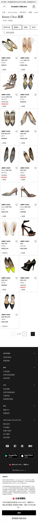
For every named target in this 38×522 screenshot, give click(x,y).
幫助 (4, 406)
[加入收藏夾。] (16, 58)
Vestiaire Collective (12, 420)
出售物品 (6, 395)
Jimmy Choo (12, 12)
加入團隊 (6, 434)
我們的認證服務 (9, 375)
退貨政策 (6, 378)
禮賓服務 (6, 360)
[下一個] (25, 334)
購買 (4, 368)
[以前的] (13, 334)
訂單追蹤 (6, 371)
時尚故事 (6, 437)
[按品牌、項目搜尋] (4, 6)
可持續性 (6, 427)
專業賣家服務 (8, 399)
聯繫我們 (6, 413)
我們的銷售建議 (9, 392)
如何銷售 (6, 389)
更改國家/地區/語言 (19, 518)
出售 (4, 385)
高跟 (30, 12)
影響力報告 (7, 431)
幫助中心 (6, 410)
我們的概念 (7, 357)
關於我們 (6, 424)
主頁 (3, 12)
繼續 (19, 513)
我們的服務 (6, 353)
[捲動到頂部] (33, 334)
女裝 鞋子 (22, 12)
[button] (33, 6)
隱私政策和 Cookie (18, 470)
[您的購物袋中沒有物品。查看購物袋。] (33, 6)
